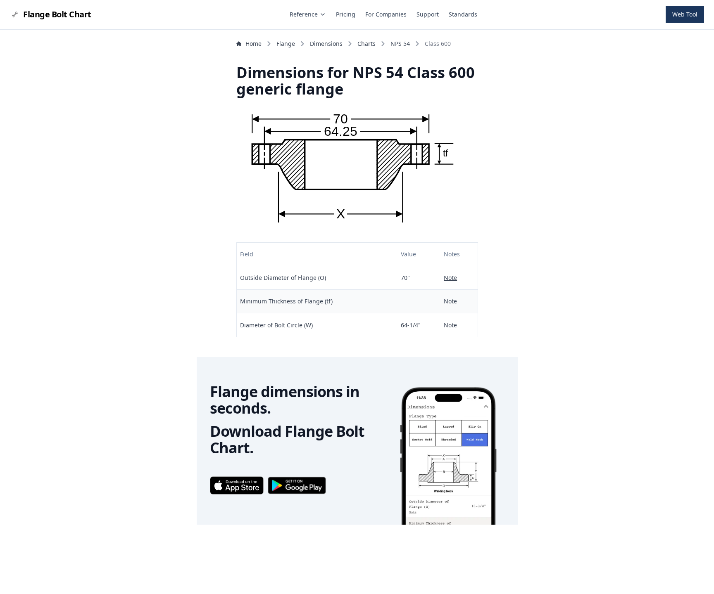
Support (427, 14)
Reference (304, 14)
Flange (285, 43)
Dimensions (326, 43)
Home (253, 43)
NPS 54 (400, 43)
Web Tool (684, 14)
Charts (366, 43)
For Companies (386, 14)
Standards (463, 14)
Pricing (345, 14)
